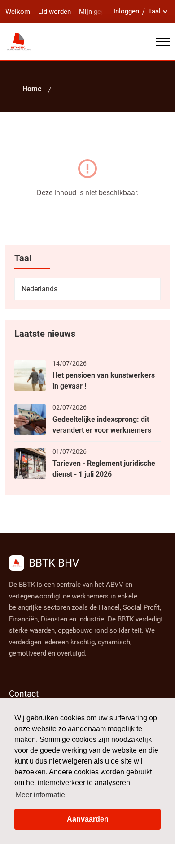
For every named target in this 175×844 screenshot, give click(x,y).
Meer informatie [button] (40, 795)
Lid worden (54, 12)
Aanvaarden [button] (88, 819)
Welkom (17, 12)
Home (32, 89)
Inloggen (126, 11)
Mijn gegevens (100, 12)
